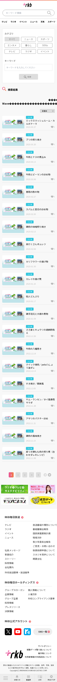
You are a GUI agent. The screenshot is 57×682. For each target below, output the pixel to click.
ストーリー (10, 558)
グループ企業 (11, 598)
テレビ (4, 21)
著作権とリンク (44, 653)
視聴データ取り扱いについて (39, 649)
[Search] (49, 13)
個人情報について (37, 590)
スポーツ (51, 21)
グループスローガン (15, 590)
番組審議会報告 (40, 529)
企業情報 (9, 594)
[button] (5, 678)
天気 (42, 21)
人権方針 (32, 594)
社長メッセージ (12, 550)
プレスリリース (12, 607)
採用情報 (9, 563)
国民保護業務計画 (42, 533)
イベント (23, 21)
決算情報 (9, 611)
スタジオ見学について (44, 554)
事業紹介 (9, 554)
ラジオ (13, 21)
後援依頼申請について (44, 550)
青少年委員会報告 (42, 541)
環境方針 (37, 537)
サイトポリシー (44, 646)
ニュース (34, 21)
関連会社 (37, 558)
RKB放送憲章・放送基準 (17, 572)
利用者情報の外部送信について (38, 656)
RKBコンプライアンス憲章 (41, 598)
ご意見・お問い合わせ (44, 546)
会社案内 (9, 567)
